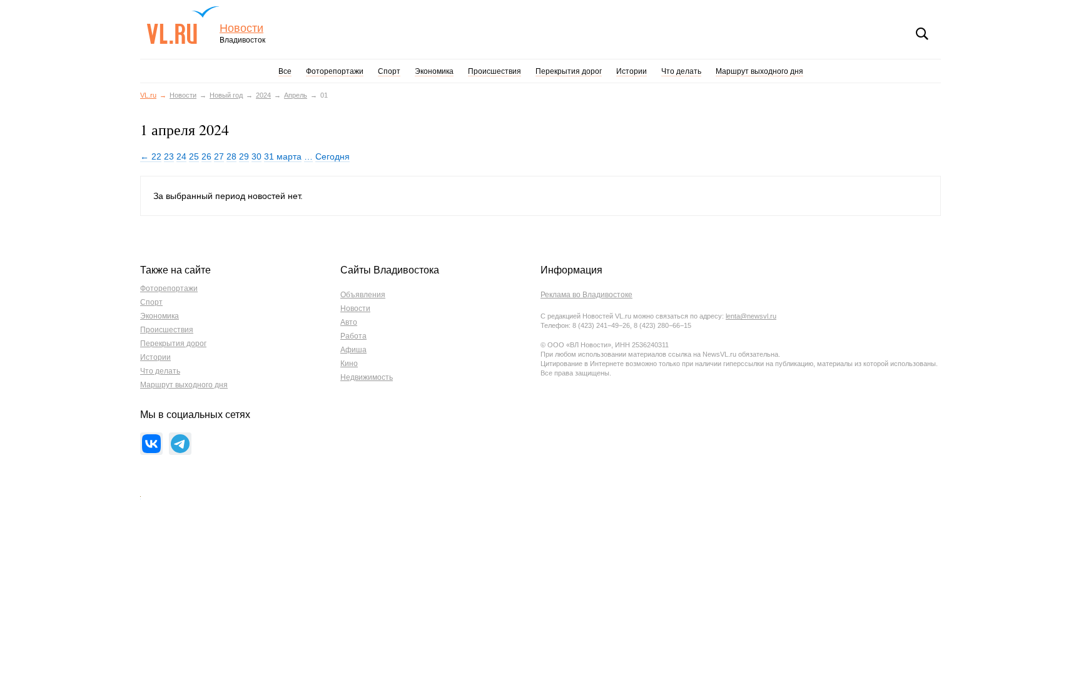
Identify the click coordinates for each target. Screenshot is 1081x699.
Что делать (681, 71)
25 (194, 156)
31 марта (283, 156)
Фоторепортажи (334, 71)
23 (169, 156)
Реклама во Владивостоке (586, 294)
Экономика (434, 71)
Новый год (226, 95)
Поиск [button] (922, 34)
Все (285, 71)
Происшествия (494, 71)
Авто (348, 322)
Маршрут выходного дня (759, 71)
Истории (631, 71)
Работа (353, 336)
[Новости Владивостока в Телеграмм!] (180, 443)
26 (206, 156)
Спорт (389, 71)
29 (244, 156)
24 (181, 156)
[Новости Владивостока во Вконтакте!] (151, 443)
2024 (263, 95)
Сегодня (332, 156)
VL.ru (183, 25)
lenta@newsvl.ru (751, 316)
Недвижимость (366, 377)
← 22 (150, 156)
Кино (349, 363)
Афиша (353, 349)
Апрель (295, 95)
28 (231, 156)
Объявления (362, 294)
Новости (241, 28)
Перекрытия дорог (568, 71)
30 (256, 156)
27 (219, 156)
